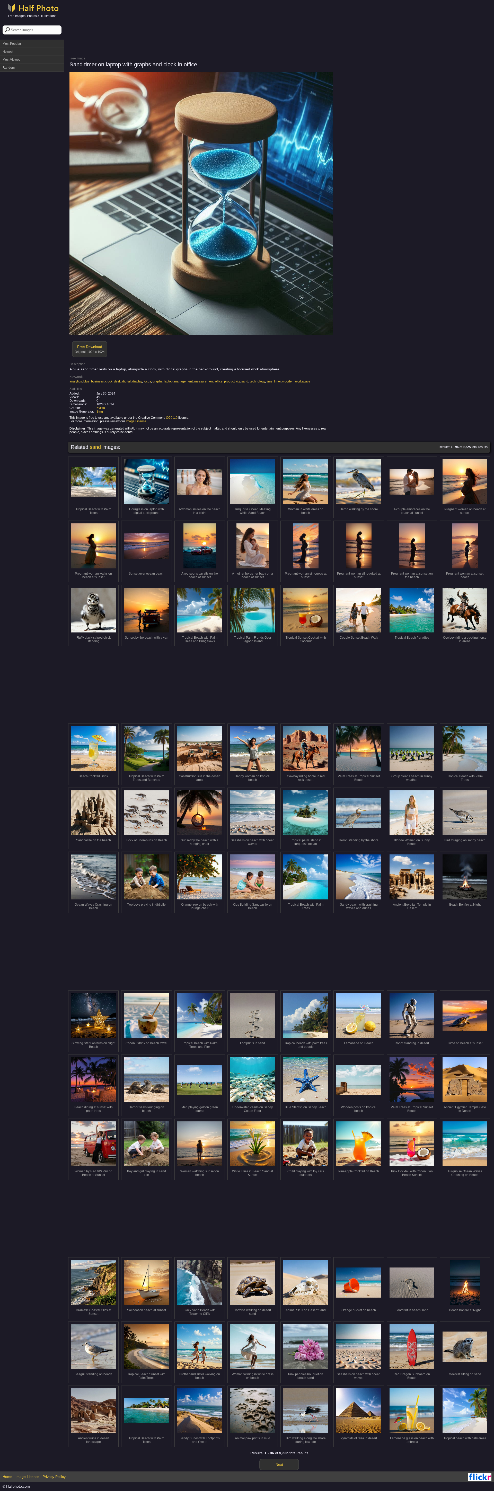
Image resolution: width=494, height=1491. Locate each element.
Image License (136, 421)
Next (279, 1464)
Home (7, 1477)
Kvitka (100, 408)
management (183, 381)
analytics (75, 381)
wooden (288, 381)
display (137, 381)
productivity (232, 381)
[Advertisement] (32, 151)
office (219, 381)
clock (108, 381)
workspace (302, 381)
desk (117, 381)
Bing (99, 411)
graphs (157, 381)
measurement (204, 381)
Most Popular (12, 44)
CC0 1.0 (172, 417)
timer (277, 381)
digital (126, 381)
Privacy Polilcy (54, 1477)
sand (244, 381)
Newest (8, 51)
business (97, 381)
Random (9, 67)
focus (147, 381)
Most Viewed (12, 59)
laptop (168, 381)
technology (257, 381)
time (269, 381)
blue (86, 381)
